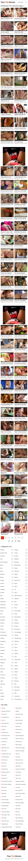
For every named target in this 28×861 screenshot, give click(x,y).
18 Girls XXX (5, 732)
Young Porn (18, 772)
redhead (20, 623)
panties (10, 392)
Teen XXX (4, 796)
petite (20, 613)
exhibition (6, 620)
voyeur (20, 677)
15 (15, 541)
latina (6, 699)
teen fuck (4, 741)
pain (20, 601)
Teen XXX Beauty (20, 821)
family (6, 629)
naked (20, 574)
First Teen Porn (5, 717)
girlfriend (6, 650)
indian (6, 671)
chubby (6, 592)
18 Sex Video (19, 723)
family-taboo (6, 635)
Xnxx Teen (4, 790)
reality (6, 405)
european (6, 617)
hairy (6, 656)
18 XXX (17, 753)
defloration (6, 604)
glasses (6, 653)
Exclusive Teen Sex (6, 753)
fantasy (6, 638)
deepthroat (6, 601)
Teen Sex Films (19, 714)
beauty (6, 577)
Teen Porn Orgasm (20, 747)
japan (6, 681)
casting (6, 586)
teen (12, 33)
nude (20, 583)
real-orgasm (20, 617)
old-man (20, 598)
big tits (7, 19)
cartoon (6, 583)
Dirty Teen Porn (19, 760)
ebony (6, 610)
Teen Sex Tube (5, 821)
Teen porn (18, 775)
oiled (20, 592)
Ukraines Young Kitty (21, 784)
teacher (20, 653)
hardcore (3, 33)
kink (6, 690)
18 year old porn (6, 802)
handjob (6, 662)
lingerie (20, 556)
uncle (20, 662)
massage (20, 562)
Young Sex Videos (20, 781)
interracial (6, 674)
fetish (24, 129)
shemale (20, 641)
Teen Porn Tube (19, 738)
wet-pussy (20, 687)
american (6, 556)
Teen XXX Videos (20, 802)
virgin (20, 674)
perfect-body (20, 610)
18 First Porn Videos (6, 784)
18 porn (3, 729)
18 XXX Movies (5, 756)
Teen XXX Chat (19, 817)
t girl (16, 19)
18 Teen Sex (19, 741)
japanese (6, 684)
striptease (10, 378)
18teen (17, 711)
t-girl (20, 644)
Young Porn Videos (20, 769)
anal (24, 206)
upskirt (20, 668)
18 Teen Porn (19, 729)
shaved (20, 635)
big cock (21, 115)
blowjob (3, 19)
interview (6, 677)
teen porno (4, 778)
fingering (11, 47)
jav (6, 687)
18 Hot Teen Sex (6, 735)
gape (6, 644)
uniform (20, 665)
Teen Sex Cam (19, 720)
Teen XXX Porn (5, 723)
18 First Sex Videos (20, 793)
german (6, 647)
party (20, 607)
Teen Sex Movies (20, 735)
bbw (6, 568)
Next (19, 541)
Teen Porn (4, 714)
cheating (6, 589)
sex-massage (20, 632)
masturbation (7, 88)
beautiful (6, 574)
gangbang (6, 641)
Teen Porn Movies (20, 750)
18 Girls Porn (5, 769)
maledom (20, 559)
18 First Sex (4, 760)
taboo (20, 647)
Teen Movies (8, 2)
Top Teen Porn (19, 799)
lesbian (20, 549)
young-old (20, 696)
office (20, 586)
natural (20, 577)
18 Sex (3, 708)
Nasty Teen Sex (5, 747)
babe (19, 19)
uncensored (20, 659)
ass (22, 19)
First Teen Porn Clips (7, 781)
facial (6, 626)
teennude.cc (5, 738)
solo (2, 378)
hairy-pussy (6, 659)
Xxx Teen (18, 787)
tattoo (20, 650)
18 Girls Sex (19, 708)
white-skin (20, 690)
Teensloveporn (5, 805)
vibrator (20, 671)
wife (20, 693)
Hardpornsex (5, 824)
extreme (6, 623)
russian (20, 626)
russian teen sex (6, 711)
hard (6, 665)
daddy (6, 598)
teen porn (4, 775)
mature (20, 568)
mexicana (20, 571)
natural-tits (20, 580)
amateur (8, 33)
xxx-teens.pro (19, 790)
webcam (20, 681)
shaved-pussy (20, 638)
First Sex (4, 744)
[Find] (25, 2)
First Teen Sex (5, 799)
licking (20, 552)
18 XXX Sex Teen (6, 814)
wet (20, 684)
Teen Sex (18, 717)
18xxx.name (19, 744)
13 (9, 541)
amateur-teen (6, 552)
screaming (20, 629)
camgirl (6, 580)
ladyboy (6, 696)
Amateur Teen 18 (6, 772)
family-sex (6, 632)
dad (6, 595)
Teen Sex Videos (6, 811)
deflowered (6, 607)
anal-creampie (6, 562)
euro (6, 613)
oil (20, 589)
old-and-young (20, 595)
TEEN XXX (18, 766)
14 (12, 541)
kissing (6, 693)
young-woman (20, 699)
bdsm (6, 571)
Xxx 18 (3, 720)
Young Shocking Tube (7, 827)
